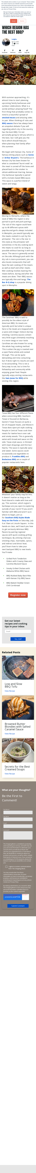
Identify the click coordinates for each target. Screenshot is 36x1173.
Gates (31, 155)
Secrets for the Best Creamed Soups (17, 768)
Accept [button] (14, 21)
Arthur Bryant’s (11, 157)
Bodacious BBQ (9, 459)
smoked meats (9, 117)
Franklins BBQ (19, 456)
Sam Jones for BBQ (14, 378)
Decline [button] (22, 21)
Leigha (14, 39)
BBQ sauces (7, 123)
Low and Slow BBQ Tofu (13, 685)
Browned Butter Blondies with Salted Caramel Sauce (17, 726)
